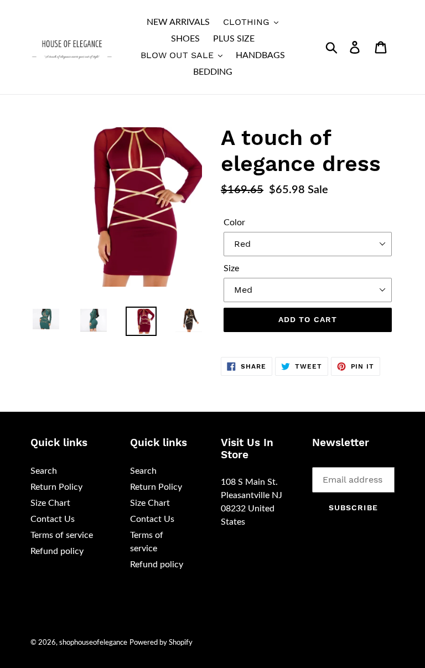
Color (234, 222)
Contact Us (52, 519)
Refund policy (57, 551)
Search (43, 471)
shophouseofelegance (93, 642)
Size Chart (50, 503)
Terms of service (61, 535)
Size (231, 268)
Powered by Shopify (161, 642)
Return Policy (56, 487)
